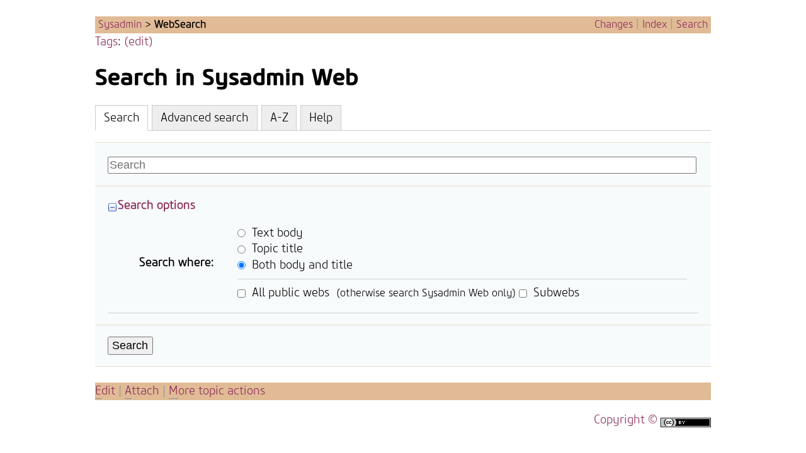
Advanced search (205, 118)
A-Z (279, 118)
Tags (106, 42)
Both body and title (301, 264)
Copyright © (625, 420)
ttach (142, 391)
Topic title (276, 249)
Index (654, 24)
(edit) (138, 42)
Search (692, 24)
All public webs (289, 293)
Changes (613, 24)
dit (106, 391)
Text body (276, 232)
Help (320, 118)
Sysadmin (120, 24)
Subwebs (554, 293)
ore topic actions (217, 391)
